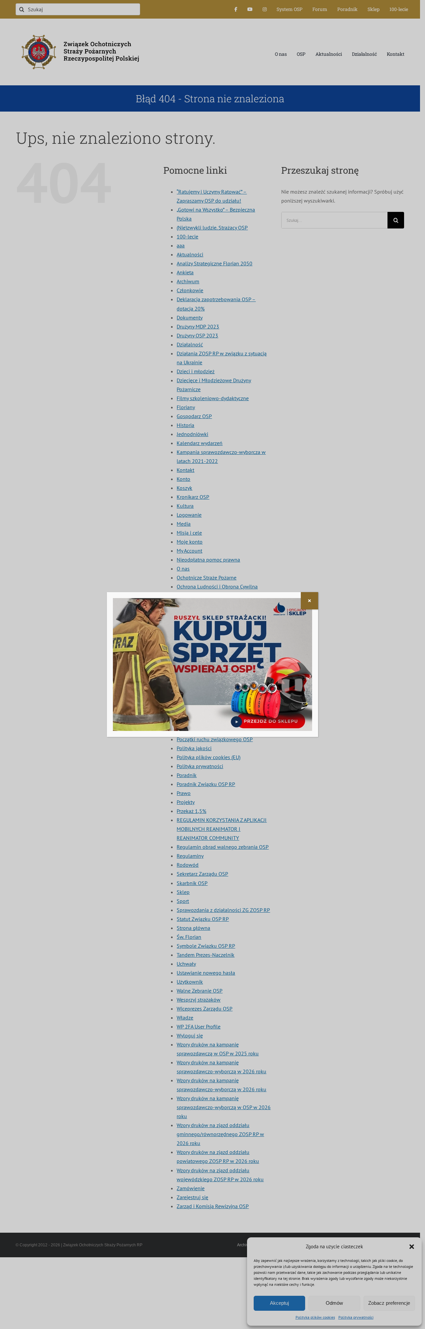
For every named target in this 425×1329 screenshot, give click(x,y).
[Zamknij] (309, 600)
